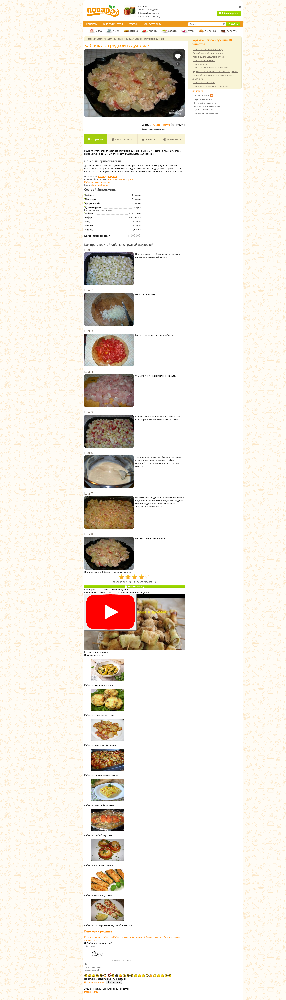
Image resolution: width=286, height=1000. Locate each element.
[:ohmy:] (86, 975)
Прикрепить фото (96, 981)
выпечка (210, 31)
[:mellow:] (170, 975)
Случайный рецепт (203, 99)
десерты (232, 31)
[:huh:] (166, 975)
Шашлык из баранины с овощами (210, 86)
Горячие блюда (100, 184)
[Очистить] (224, 24)
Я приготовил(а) (123, 139)
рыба (116, 31)
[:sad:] (158, 975)
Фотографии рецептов (205, 102)
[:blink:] (124, 975)
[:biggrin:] (89, 975)
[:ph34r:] (116, 975)
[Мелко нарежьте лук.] (109, 309)
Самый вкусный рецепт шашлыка (210, 53)
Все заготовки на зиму (149, 16)
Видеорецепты (113, 24)
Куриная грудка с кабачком (98, 937)
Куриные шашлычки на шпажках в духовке (215, 71)
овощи (153, 31)
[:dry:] (93, 975)
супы (191, 31)
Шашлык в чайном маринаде (208, 49)
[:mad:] (113, 975)
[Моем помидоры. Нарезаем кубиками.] (109, 350)
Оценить (149, 139)
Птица (121, 179)
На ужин (112, 176)
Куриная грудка (103, 182)
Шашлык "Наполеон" (204, 60)
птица (134, 31)
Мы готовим (152, 24)
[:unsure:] (97, 975)
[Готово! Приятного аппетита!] (109, 553)
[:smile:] (132, 975)
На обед (102, 176)
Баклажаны (153, 12)
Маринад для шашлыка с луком (209, 56)
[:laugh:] (120, 975)
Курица (129, 179)
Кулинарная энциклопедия (207, 106)
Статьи (133, 24)
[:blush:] (105, 975)
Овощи (112, 179)
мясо (98, 31)
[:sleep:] (128, 975)
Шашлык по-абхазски (204, 82)
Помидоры (152, 9)
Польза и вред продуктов (206, 112)
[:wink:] (143, 975)
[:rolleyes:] (147, 975)
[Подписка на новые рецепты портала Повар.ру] (212, 96)
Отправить (114, 982)
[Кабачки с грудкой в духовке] (134, 83)
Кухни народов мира (204, 109)
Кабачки (142, 12)
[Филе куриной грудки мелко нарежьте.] (109, 391)
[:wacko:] (154, 975)
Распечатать (173, 139)
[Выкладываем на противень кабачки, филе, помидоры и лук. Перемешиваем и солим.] (109, 431)
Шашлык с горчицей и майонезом (211, 67)
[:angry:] (139, 975)
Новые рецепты (201, 95)
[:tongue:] (135, 975)
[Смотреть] (110, 612)
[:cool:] (101, 975)
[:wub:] (109, 975)
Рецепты (91, 24)
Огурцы (142, 9)
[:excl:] (151, 975)
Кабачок (88, 182)
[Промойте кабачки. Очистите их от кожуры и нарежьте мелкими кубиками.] (109, 269)
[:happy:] (162, 975)
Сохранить (97, 139)
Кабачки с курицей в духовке (128, 937)
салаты (172, 31)
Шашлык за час (201, 64)
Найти (234, 24)
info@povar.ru (91, 991)
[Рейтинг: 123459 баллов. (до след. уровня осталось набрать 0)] (173, 124)
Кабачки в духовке (153, 937)
